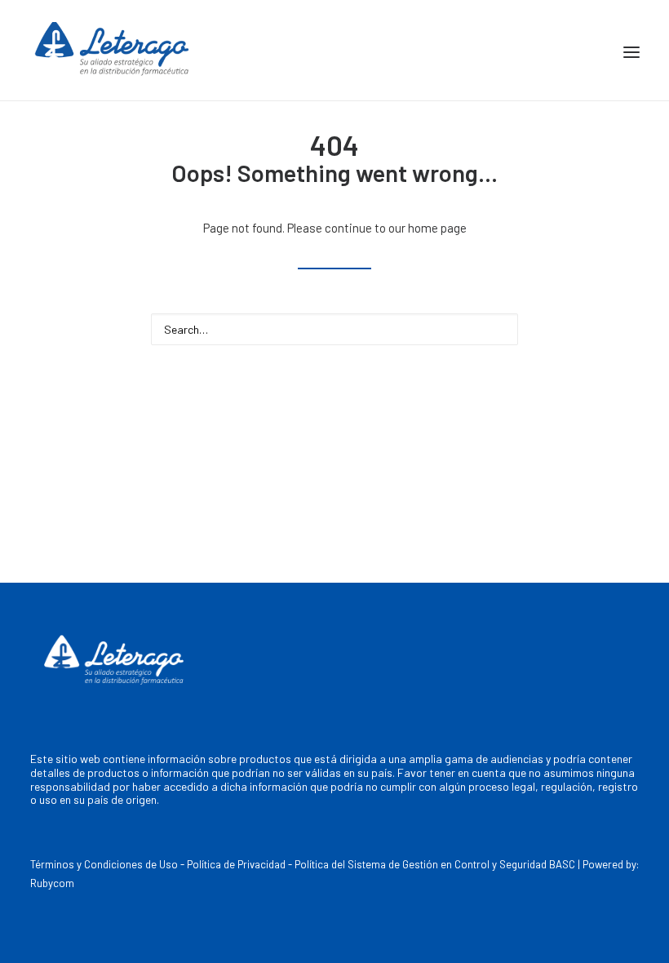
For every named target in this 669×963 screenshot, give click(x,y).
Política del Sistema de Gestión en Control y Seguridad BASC (435, 864)
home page (437, 227)
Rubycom (52, 883)
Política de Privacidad (236, 864)
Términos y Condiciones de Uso (104, 864)
